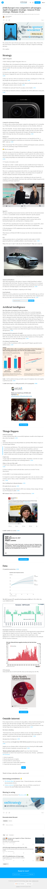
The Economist (6, 754)
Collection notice (35, 880)
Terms (30, 880)
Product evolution (9, 785)
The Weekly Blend (9, 781)
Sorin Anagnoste (8, 16)
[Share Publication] (33, 2)
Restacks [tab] (10, 820)
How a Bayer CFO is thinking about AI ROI (11, 841)
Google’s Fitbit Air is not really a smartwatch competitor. (14, 857)
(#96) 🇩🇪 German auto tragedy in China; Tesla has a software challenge (17, 839)
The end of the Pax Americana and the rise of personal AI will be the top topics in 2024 (18, 849)
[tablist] (8, 821)
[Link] (1, 55)
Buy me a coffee (23, 795)
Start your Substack (20, 883)
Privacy (27, 880)
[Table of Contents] (1, 444)
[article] (23, 841)
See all (5, 864)
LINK (8, 69)
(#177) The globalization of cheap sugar (13, 856)
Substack (18, 886)
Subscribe (37, 2)
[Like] (4, 20)
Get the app (29, 883)
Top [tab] (4, 835)
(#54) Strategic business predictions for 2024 (15, 847)
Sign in (43, 2)
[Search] (30, 2)
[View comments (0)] (6, 20)
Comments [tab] (5, 820)
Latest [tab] (7, 835)
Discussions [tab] (11, 835)
